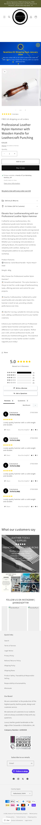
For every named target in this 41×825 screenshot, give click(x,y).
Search (6, 641)
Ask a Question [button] (21, 393)
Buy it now (20, 168)
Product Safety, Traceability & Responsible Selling (19, 677)
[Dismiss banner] (38, 45)
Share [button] (6, 352)
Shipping (4, 145)
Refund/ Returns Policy (12, 661)
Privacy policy (10, 817)
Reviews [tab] (7, 401)
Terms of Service (10, 646)
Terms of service (21, 817)
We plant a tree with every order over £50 (16, 191)
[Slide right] (25, 110)
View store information (12, 183)
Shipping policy (32, 817)
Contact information (17, 820)
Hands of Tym (12, 813)
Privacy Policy (9, 656)
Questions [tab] (21, 401)
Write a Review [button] (21, 388)
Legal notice (28, 820)
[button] (4, 17)
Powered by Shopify (22, 813)
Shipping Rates (9, 670)
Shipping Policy (9, 666)
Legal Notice (8, 651)
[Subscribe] (31, 763)
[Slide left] (15, 110)
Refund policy (33, 813)
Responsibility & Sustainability (15, 683)
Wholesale (8, 688)
